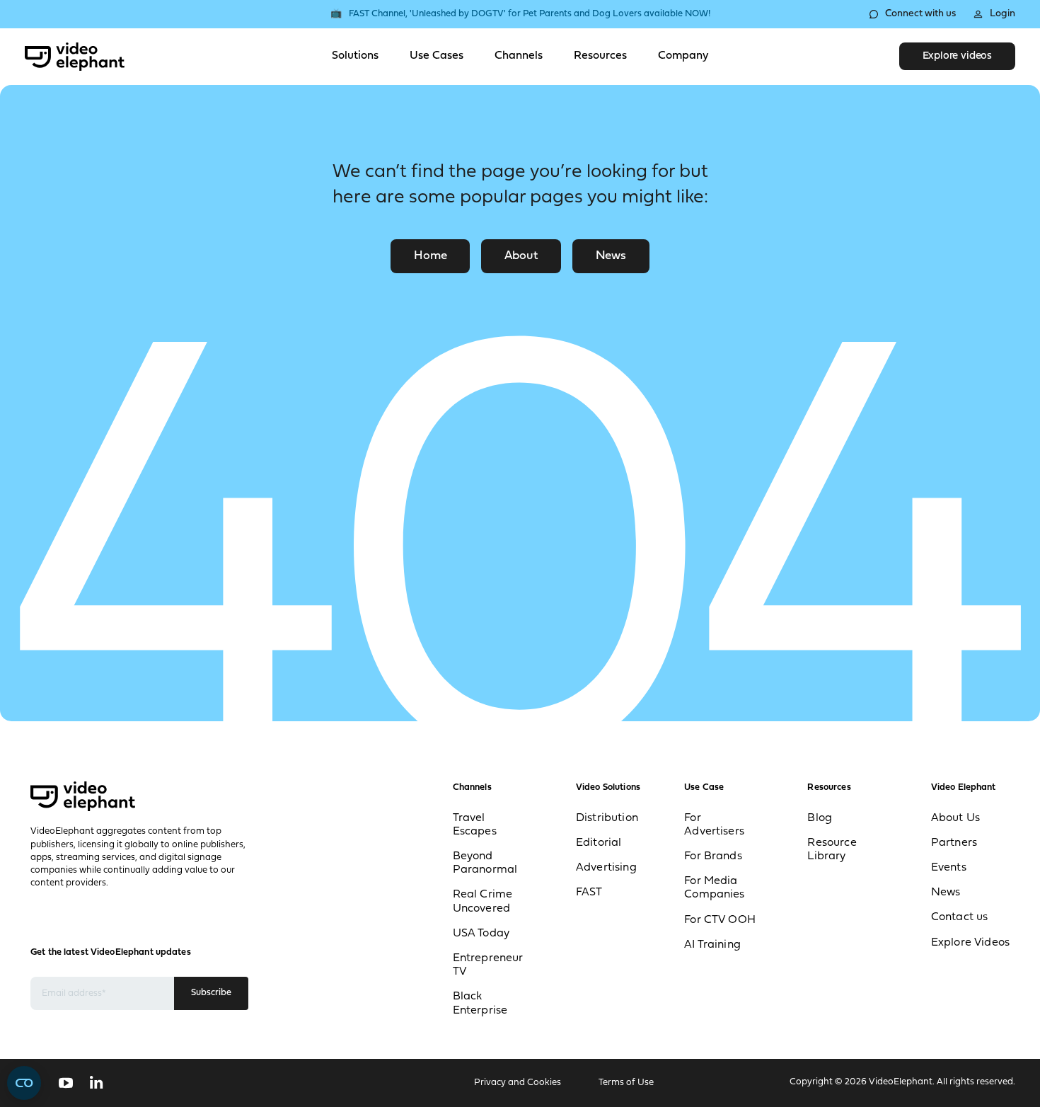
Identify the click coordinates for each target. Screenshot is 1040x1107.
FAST (589, 892)
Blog (819, 818)
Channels (519, 56)
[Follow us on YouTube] (66, 1083)
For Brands (713, 856)
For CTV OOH (720, 920)
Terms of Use (626, 1082)
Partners (954, 843)
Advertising (606, 867)
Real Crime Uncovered (483, 901)
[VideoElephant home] (75, 56)
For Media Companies (714, 888)
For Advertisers (714, 825)
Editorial (598, 843)
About (520, 256)
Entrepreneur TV (488, 965)
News (611, 256)
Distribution (607, 818)
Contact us (959, 917)
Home (430, 256)
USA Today (481, 933)
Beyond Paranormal (485, 863)
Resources (600, 56)
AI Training (712, 945)
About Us (955, 818)
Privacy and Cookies (517, 1082)
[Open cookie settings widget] (24, 1083)
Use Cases (436, 56)
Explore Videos (970, 942)
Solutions (355, 56)
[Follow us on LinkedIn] (96, 1083)
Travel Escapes (475, 825)
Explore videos (957, 56)
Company (683, 56)
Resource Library (831, 849)
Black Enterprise (480, 1003)
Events (948, 867)
